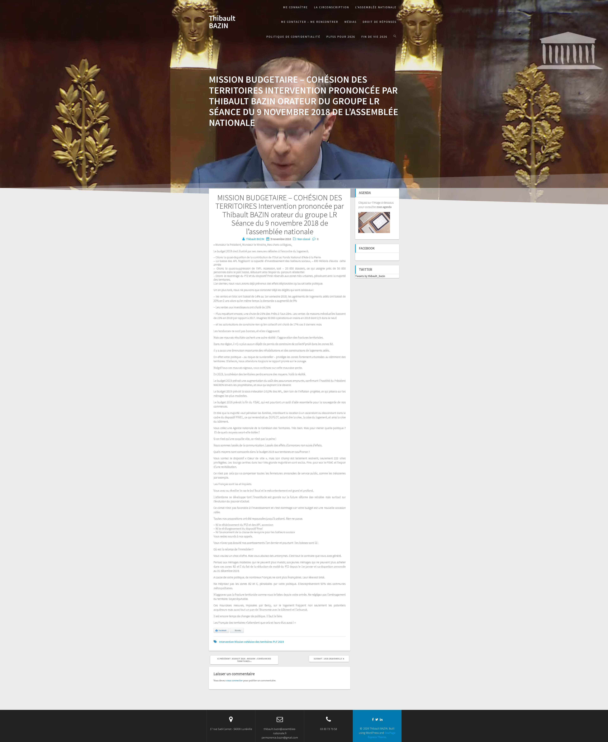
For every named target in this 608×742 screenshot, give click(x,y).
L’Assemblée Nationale (375, 7)
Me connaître (295, 7)
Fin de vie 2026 (374, 36)
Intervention (226, 642)
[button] (394, 36)
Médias (350, 22)
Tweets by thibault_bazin (370, 276)
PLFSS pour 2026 (340, 36)
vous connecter (234, 680)
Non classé (303, 239)
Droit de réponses (379, 22)
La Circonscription (331, 7)
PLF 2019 (278, 642)
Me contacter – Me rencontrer (309, 22)
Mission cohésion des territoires (253, 642)
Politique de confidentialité (293, 36)
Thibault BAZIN (222, 22)
